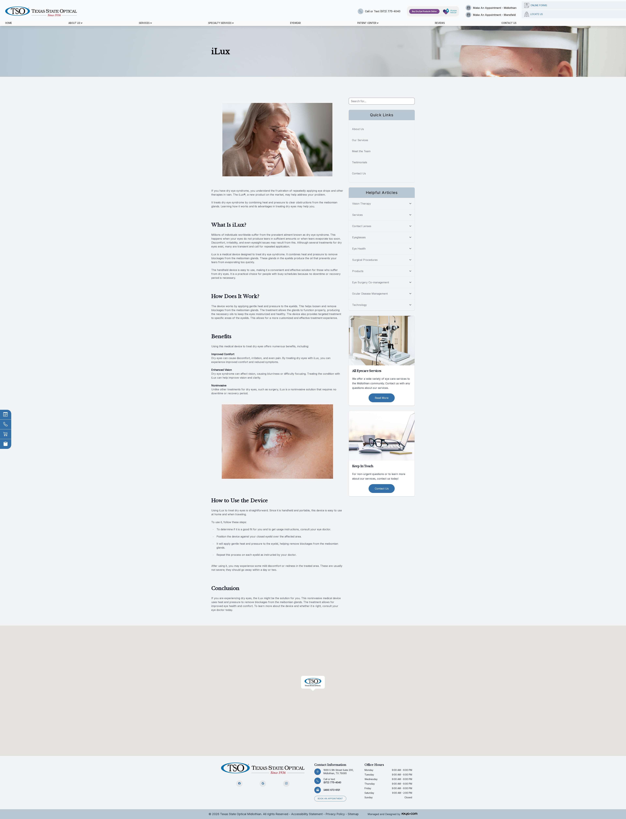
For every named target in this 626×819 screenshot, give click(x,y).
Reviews (440, 23)
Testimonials (359, 162)
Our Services (360, 140)
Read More (381, 397)
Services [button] (144, 23)
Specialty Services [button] (219, 23)
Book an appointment (330, 798)
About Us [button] (74, 23)
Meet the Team (361, 151)
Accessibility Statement (307, 814)
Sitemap (353, 814)
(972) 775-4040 (332, 781)
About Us (358, 129)
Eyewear (295, 23)
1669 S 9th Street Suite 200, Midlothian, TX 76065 (338, 772)
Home (8, 23)
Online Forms (538, 5)
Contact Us (508, 23)
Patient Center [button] (366, 23)
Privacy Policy (335, 814)
